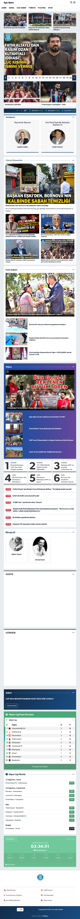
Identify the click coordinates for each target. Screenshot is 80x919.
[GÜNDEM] (73, 633)
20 (70, 78)
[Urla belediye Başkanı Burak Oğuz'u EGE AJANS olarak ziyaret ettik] (16, 353)
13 (47, 78)
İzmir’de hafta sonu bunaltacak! (26, 496)
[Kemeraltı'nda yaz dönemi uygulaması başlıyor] (16, 324)
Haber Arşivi (48, 900)
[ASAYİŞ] (73, 574)
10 (36, 78)
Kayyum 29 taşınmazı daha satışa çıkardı (30, 524)
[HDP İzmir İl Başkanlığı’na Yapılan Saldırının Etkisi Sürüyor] (14, 440)
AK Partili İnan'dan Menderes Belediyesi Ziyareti (19, 480)
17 (60, 78)
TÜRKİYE (32, 8)
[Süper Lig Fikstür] (73, 774)
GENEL (11, 8)
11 (40, 78)
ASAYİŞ (9, 574)
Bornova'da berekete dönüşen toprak (67, 480)
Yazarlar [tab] (10, 117)
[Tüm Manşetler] (73, 160)
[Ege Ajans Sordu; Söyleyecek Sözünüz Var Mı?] (14, 417)
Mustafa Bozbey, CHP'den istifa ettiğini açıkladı (17, 467)
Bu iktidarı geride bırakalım (24, 517)
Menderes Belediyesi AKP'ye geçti (44, 480)
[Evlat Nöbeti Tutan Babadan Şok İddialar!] (14, 428)
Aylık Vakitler (11, 864)
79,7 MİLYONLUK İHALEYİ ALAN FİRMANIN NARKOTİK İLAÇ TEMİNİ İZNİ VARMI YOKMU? (43, 467)
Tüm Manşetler (48, 895)
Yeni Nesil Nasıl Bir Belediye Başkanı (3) (22, 124)
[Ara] (71, 3)
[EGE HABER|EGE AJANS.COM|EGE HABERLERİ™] (40, 877)
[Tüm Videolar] (73, 367)
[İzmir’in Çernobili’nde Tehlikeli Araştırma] (14, 452)
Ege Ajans (9, 3)
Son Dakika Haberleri (13, 900)
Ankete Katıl (12, 706)
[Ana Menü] (74, 3)
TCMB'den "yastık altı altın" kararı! (27, 502)
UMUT (57, 123)
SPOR (50, 8)
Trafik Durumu (48, 890)
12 (43, 78)
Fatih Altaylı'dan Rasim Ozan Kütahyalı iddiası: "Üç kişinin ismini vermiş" (42, 489)
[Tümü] (73, 532)
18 (64, 78)
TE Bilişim (45, 916)
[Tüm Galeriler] (73, 270)
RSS (21, 909)
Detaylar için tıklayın (40, 767)
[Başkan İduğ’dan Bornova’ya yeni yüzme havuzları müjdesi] (16, 339)
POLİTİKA (42, 8)
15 (53, 78)
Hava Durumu (11, 890)
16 (57, 78)
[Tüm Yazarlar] (73, 117)
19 (67, 78)
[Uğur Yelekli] (22, 137)
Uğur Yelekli (22, 147)
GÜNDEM (13, 462)
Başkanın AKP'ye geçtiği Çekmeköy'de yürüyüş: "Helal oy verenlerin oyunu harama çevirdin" (68, 467)
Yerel (14, 475)
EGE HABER (21, 8)
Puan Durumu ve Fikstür (14, 895)
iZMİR (4, 8)
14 (50, 78)
